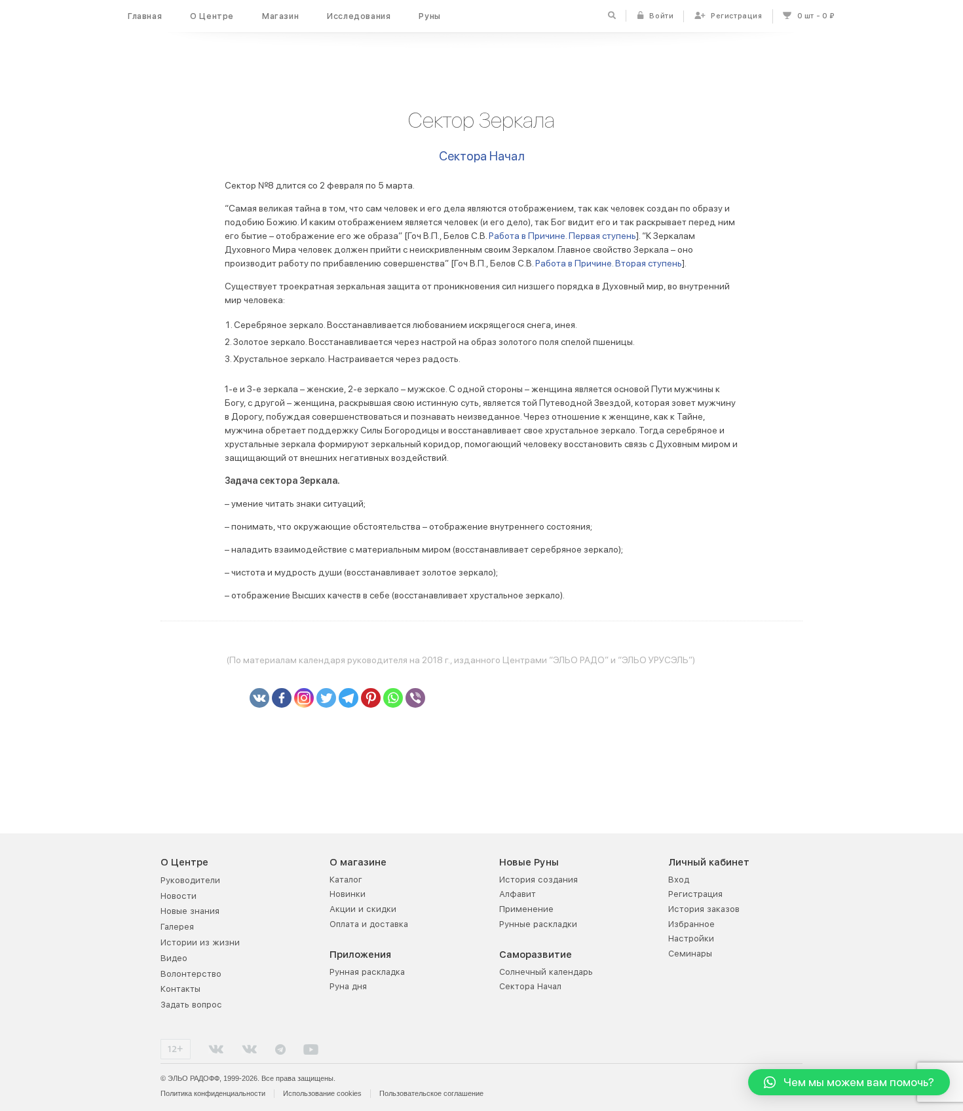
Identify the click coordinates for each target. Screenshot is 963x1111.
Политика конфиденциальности (212, 1093)
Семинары (690, 953)
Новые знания (189, 911)
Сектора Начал (482, 156)
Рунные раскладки (538, 924)
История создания (538, 879)
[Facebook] (282, 698)
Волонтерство (190, 974)
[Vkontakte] (259, 698)
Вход (678, 879)
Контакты (180, 989)
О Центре (212, 16)
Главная (145, 16)
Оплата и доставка (369, 924)
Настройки (691, 938)
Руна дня (348, 986)
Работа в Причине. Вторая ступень (608, 263)
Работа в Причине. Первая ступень (562, 235)
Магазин (280, 16)
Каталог (346, 879)
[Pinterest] (371, 698)
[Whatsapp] (393, 698)
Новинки (348, 894)
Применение (526, 909)
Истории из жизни (200, 942)
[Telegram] (348, 698)
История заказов (704, 909)
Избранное (691, 924)
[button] (849, 1082)
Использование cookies (322, 1093)
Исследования (358, 16)
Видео (173, 958)
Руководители (190, 880)
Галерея (177, 927)
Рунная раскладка (367, 972)
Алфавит (517, 894)
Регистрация (695, 894)
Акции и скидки (363, 909)
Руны (429, 16)
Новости (178, 896)
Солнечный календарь (546, 972)
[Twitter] (326, 698)
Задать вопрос (191, 1005)
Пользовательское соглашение (431, 1093)
